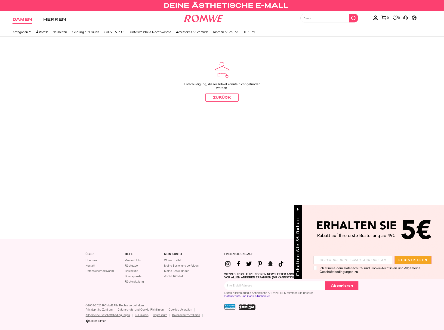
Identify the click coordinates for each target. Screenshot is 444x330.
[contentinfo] (256, 264)
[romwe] (203, 17)
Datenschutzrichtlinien (186, 315)
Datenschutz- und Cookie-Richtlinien (247, 296)
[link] (222, 5)
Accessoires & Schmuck (192, 32)
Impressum (160, 315)
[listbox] (375, 17)
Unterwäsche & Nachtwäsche (150, 32)
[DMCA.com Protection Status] (247, 307)
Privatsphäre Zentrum (99, 309)
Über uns (91, 260)
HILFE (129, 254)
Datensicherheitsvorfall (100, 271)
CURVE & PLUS (114, 32)
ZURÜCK (222, 97)
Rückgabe (131, 265)
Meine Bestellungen (176, 271)
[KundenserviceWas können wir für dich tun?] (405, 17)
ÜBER (90, 254)
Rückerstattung (134, 281)
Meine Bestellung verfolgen (181, 265)
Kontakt (90, 265)
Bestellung (131, 271)
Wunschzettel (172, 260)
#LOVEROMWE (174, 276)
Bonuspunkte (133, 276)
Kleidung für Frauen (85, 32)
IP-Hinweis (141, 315)
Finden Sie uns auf (238, 254)
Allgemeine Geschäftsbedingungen (108, 315)
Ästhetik (42, 32)
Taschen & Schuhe (225, 32)
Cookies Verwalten (180, 309)
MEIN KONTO (173, 254)
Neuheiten (59, 32)
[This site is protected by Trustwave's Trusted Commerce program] (229, 307)
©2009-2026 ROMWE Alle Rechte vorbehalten (115, 305)
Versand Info (133, 260)
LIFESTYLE (250, 32)
